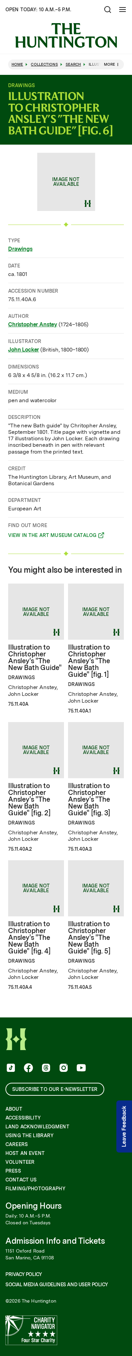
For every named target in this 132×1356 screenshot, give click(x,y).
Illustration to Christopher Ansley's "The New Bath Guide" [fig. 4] (29, 937)
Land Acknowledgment (37, 1126)
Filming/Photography (35, 1188)
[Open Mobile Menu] (122, 9)
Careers (16, 1144)
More (109, 64)
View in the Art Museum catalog (52, 536)
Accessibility (23, 1118)
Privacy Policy (23, 1274)
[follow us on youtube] (80, 1068)
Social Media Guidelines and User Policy (56, 1284)
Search (73, 64)
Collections (44, 64)
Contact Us (21, 1179)
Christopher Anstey (32, 324)
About (13, 1109)
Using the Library (29, 1135)
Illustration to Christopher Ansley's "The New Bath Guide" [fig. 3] (89, 799)
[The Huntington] (66, 35)
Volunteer (20, 1162)
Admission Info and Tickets (55, 1241)
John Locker (23, 349)
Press (13, 1171)
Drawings (20, 249)
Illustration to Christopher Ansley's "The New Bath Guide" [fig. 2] (29, 799)
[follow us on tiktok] (10, 1068)
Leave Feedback (124, 1126)
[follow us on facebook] (27, 1068)
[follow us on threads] (45, 1068)
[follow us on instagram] (63, 1068)
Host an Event (25, 1153)
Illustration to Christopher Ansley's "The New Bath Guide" (35, 657)
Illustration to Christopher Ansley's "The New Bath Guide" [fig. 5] (89, 937)
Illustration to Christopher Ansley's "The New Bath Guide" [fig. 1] (89, 661)
